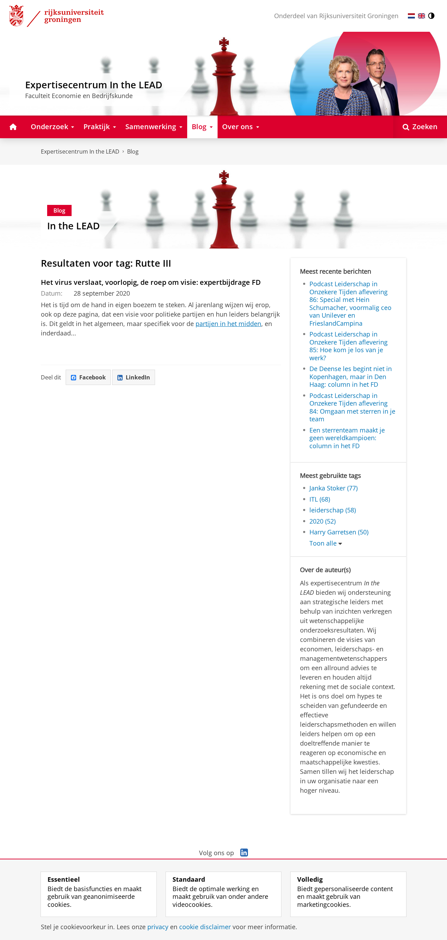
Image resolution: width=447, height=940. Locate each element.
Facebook (92, 377)
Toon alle (323, 543)
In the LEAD (73, 226)
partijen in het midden (228, 323)
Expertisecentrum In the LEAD (80, 151)
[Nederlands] (411, 15)
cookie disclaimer (205, 927)
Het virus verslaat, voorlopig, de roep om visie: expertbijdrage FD (151, 282)
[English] (421, 15)
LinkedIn (138, 377)
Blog (133, 151)
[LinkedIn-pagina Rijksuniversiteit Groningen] (244, 853)
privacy (157, 927)
